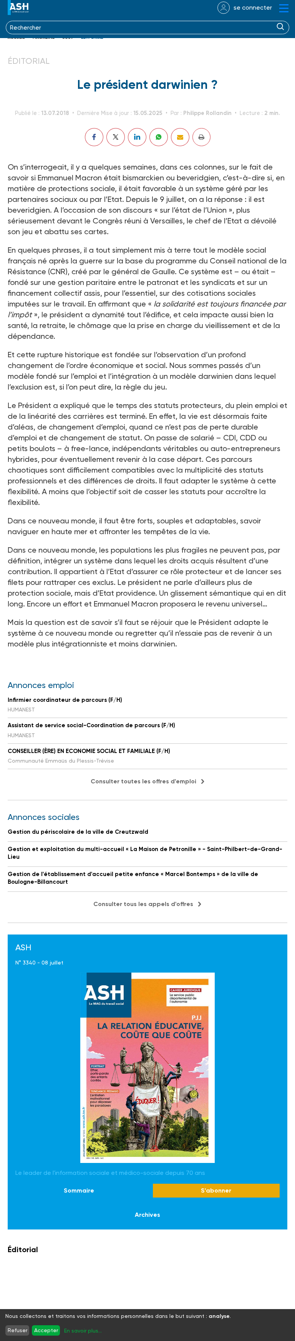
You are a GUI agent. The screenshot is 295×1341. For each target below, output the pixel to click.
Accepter (46, 1330)
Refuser (17, 1330)
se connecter (253, 7)
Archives (147, 1214)
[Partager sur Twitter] (115, 137)
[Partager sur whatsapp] (158, 137)
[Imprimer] (201, 137)
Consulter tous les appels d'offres (143, 904)
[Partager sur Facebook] (94, 137)
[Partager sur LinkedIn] (137, 137)
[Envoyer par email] (180, 137)
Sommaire (79, 1190)
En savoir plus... (83, 1331)
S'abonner (216, 1190)
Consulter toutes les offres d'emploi (143, 781)
